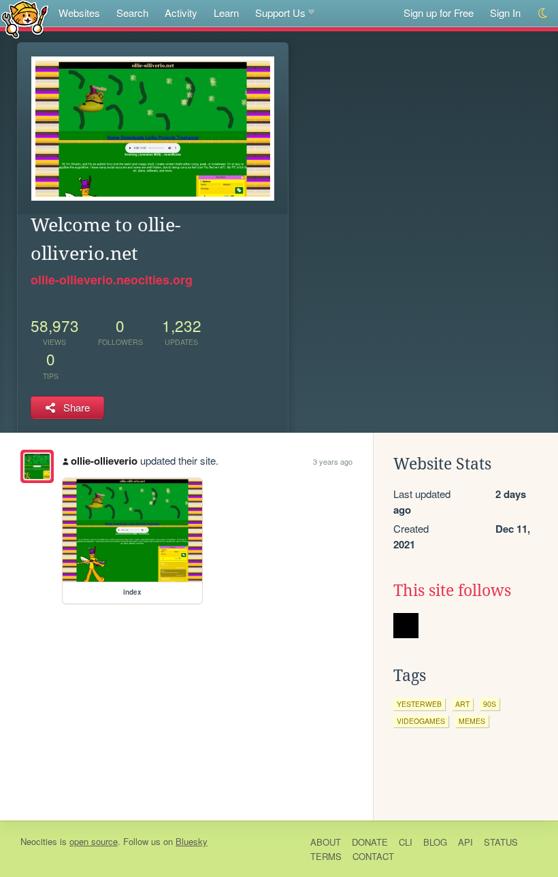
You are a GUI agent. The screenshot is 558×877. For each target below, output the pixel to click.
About (325, 841)
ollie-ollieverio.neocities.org (112, 279)
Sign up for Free (439, 12)
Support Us (280, 12)
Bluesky (192, 841)
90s (489, 704)
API (465, 841)
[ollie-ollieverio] (37, 466)
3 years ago (332, 461)
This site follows (452, 590)
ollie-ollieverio (104, 460)
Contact (373, 856)
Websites (79, 12)
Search (132, 12)
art (462, 704)
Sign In (505, 12)
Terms (326, 856)
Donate (370, 841)
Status (501, 841)
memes (472, 721)
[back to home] (25, 19)
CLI (405, 841)
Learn (226, 12)
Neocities (38, 841)
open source (93, 841)
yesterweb (419, 704)
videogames (421, 721)
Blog (435, 841)
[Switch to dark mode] (543, 13)
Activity (181, 12)
